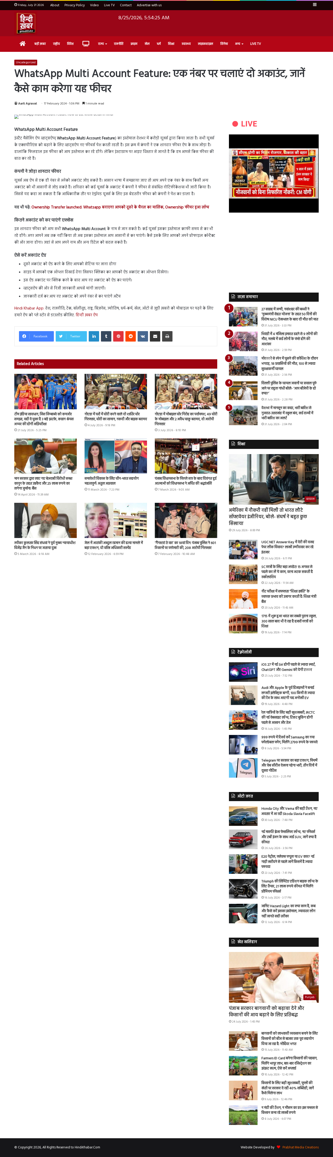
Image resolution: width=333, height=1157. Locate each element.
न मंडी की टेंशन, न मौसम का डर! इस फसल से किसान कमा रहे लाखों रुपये (289, 1110)
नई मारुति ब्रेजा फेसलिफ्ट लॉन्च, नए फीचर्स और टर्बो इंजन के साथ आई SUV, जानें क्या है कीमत (288, 837)
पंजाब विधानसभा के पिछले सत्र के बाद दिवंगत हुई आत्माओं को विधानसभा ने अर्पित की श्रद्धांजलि (185, 481)
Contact (126, 5)
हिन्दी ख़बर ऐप (87, 315)
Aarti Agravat (27, 103)
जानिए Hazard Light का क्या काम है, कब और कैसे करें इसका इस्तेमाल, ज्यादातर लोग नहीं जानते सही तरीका (288, 911)
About (54, 5)
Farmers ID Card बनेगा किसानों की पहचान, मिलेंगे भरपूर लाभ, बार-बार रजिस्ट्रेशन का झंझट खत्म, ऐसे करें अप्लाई (289, 1063)
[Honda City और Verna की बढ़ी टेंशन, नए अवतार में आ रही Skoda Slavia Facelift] (243, 816)
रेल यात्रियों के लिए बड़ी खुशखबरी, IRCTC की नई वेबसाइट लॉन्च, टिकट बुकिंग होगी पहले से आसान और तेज (288, 718)
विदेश (70, 44)
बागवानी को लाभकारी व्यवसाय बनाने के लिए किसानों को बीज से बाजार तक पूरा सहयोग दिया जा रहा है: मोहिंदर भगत (289, 1039)
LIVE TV (255, 44)
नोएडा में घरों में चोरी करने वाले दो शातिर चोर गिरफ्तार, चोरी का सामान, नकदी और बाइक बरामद (116, 416)
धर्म (159, 44)
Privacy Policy (75, 5)
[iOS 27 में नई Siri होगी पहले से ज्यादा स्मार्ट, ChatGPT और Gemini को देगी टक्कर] (243, 672)
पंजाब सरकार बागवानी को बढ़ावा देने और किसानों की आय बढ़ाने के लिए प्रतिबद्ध (266, 1012)
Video (94, 5)
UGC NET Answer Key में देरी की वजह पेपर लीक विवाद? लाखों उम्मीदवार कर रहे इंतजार (287, 547)
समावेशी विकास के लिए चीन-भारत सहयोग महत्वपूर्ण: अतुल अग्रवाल (112, 481)
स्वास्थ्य (186, 44)
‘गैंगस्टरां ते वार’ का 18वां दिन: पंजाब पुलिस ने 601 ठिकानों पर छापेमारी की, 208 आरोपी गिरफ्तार (185, 545)
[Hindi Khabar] (25, 23)
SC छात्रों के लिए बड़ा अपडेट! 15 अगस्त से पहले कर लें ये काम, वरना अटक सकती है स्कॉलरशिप (287, 572)
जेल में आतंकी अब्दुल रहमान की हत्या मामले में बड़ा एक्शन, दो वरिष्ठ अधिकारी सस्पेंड (114, 545)
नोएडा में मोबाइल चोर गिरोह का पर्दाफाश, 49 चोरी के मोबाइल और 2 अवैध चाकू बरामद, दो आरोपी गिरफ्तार (186, 419)
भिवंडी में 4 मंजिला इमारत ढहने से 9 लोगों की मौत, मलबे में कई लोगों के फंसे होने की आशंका (289, 339)
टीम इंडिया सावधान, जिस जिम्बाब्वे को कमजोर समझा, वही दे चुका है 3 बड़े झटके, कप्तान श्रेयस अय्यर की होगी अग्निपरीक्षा (44, 419)
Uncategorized (26, 62)
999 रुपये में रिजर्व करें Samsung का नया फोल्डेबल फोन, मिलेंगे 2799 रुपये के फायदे (289, 740)
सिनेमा (224, 44)
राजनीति (118, 44)
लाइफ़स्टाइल (205, 44)
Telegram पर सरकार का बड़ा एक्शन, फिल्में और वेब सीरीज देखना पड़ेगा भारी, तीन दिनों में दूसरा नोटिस (289, 766)
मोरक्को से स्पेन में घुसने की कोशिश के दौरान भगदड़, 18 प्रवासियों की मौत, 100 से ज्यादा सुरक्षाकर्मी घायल (289, 364)
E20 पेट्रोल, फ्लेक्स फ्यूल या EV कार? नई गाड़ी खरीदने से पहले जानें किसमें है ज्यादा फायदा (287, 862)
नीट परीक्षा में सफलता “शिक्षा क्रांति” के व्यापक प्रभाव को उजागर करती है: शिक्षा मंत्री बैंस (288, 597)
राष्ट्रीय (56, 44)
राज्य (101, 44)
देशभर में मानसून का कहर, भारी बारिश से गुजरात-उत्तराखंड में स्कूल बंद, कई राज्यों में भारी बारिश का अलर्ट (287, 413)
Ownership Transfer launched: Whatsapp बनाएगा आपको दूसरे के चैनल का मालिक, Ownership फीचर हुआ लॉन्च (120, 207)
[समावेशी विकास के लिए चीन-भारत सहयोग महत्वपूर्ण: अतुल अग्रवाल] (116, 456)
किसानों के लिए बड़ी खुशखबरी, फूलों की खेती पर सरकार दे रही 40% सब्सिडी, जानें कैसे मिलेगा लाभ (287, 1088)
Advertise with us (149, 5)
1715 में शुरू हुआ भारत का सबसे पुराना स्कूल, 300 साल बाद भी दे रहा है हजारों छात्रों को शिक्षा (289, 621)
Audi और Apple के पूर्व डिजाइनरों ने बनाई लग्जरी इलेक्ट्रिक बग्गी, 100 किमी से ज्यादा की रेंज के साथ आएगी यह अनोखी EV (288, 693)
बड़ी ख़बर (40, 44)
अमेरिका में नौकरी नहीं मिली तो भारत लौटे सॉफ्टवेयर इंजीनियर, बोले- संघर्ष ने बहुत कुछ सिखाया (268, 517)
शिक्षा (171, 44)
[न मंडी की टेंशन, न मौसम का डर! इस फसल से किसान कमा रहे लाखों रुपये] (243, 1115)
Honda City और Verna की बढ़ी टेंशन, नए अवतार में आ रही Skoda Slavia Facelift (289, 811)
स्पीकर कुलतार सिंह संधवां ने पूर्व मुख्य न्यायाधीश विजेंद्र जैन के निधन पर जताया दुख (44, 545)
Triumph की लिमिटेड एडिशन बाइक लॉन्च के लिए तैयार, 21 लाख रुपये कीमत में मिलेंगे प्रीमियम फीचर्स (289, 886)
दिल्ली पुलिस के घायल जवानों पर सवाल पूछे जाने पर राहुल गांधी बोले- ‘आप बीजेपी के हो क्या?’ (289, 388)
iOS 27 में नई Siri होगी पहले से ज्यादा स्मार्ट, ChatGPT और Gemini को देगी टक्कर (288, 667)
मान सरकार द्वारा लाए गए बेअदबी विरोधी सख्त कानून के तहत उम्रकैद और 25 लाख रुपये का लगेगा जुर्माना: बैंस (43, 484)
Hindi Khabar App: (29, 308)
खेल (147, 44)
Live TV (109, 5)
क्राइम (134, 44)
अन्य (237, 44)
